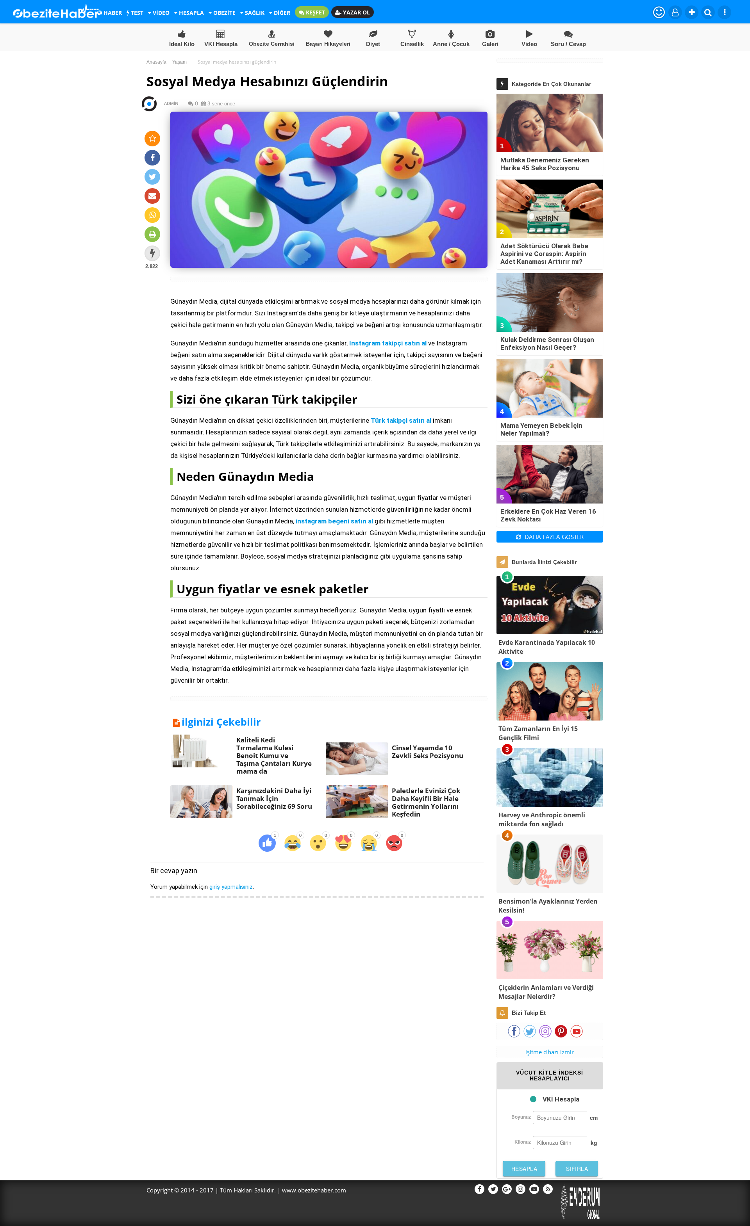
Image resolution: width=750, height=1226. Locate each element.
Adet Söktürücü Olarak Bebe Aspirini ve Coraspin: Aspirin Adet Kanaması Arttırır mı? (544, 253)
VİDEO (160, 12)
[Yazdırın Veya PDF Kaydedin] (152, 234)
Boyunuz (521, 1116)
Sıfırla (577, 1169)
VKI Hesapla (221, 44)
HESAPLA (190, 12)
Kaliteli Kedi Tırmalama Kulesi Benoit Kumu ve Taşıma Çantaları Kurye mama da (274, 755)
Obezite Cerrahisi (272, 44)
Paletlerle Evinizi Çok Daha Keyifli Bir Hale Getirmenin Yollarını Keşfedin (426, 802)
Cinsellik (412, 44)
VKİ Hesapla (561, 1099)
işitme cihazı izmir (549, 1052)
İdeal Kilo (182, 44)
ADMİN (168, 103)
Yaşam (179, 62)
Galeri (490, 44)
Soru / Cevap (568, 44)
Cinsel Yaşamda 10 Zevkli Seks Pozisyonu (427, 751)
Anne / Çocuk (451, 44)
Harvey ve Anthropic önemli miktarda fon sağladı (541, 819)
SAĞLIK (253, 12)
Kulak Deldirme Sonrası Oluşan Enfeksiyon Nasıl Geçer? (547, 343)
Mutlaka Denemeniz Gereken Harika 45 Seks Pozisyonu (544, 164)
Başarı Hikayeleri (328, 44)
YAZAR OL (355, 12)
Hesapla (524, 1169)
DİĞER (281, 12)
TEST (136, 12)
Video (529, 44)
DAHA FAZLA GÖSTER (553, 537)
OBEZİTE (224, 12)
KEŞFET (314, 12)
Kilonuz (522, 1141)
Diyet (373, 44)
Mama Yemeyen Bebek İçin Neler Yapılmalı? (541, 429)
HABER (112, 12)
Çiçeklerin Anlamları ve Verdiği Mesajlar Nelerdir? (546, 992)
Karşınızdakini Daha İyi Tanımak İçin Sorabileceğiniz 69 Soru (274, 798)
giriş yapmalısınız (231, 886)
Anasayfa (156, 62)
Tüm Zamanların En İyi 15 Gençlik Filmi (538, 733)
